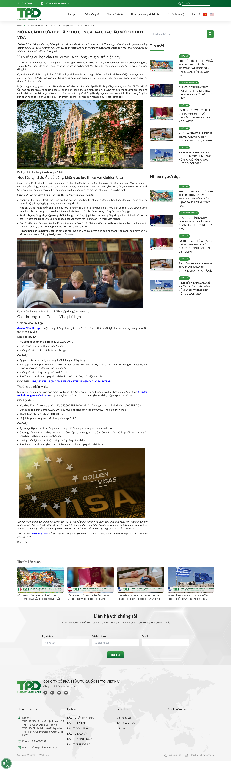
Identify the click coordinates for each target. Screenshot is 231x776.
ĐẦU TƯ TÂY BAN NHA (80, 718)
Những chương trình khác (145, 14)
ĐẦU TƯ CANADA (77, 728)
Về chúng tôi (92, 14)
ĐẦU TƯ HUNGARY (78, 744)
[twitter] (66, 693)
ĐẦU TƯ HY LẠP (76, 723)
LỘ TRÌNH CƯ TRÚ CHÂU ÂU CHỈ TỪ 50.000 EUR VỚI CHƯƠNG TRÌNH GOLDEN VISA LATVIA (88, 597)
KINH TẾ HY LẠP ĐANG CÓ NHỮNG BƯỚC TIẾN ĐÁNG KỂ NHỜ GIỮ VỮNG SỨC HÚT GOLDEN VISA (190, 597)
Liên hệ (196, 14)
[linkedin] (52, 693)
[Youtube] (59, 693)
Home (19, 25)
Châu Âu (184, 56)
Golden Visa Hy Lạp (28, 328)
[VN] (205, 14)
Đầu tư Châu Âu (115, 14)
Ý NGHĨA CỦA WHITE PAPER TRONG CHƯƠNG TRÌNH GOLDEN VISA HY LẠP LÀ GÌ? (195, 137)
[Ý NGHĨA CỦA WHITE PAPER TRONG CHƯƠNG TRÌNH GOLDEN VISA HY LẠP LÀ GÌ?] (163, 134)
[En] (212, 14)
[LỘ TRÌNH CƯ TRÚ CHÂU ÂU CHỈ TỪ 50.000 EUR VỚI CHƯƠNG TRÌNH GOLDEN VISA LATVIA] (163, 113)
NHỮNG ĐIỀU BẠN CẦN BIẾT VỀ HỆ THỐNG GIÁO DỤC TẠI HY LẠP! (71, 381)
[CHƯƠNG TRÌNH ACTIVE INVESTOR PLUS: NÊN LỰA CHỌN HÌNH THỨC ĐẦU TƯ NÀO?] (163, 90)
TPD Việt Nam (40, 533)
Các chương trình (189, 82)
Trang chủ (73, 14)
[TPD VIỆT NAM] (29, 14)
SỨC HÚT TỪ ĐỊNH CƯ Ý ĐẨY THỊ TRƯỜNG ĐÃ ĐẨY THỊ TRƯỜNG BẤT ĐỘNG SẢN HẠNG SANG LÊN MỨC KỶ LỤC (196, 68)
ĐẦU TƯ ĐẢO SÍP (77, 734)
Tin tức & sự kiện (175, 14)
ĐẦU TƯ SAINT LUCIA (79, 739)
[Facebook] (45, 693)
